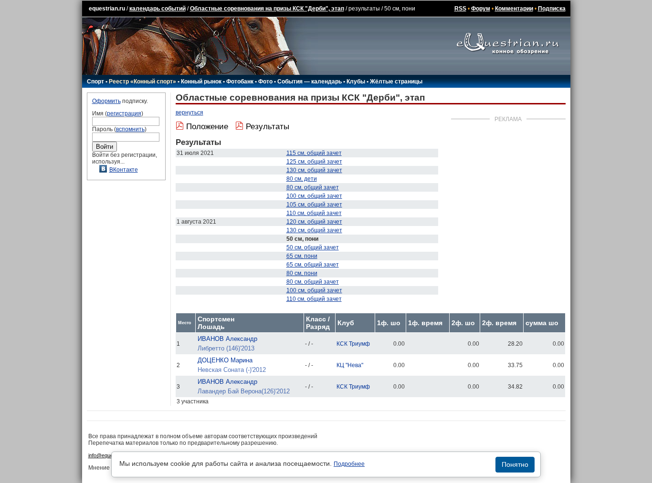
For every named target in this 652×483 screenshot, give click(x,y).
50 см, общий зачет (312, 247)
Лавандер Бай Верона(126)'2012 (244, 391)
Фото (265, 81)
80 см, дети (301, 178)
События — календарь (309, 81)
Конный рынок (201, 81)
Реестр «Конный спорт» (142, 81)
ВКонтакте (123, 169)
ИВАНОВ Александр (227, 338)
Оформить (106, 101)
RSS (460, 8)
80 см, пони (301, 273)
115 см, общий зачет (314, 153)
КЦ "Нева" (350, 365)
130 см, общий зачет (314, 170)
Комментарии (514, 8)
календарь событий (157, 8)
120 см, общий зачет (314, 221)
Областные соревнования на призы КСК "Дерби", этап (267, 8)
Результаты (267, 126)
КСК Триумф (353, 343)
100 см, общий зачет (314, 196)
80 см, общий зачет (312, 187)
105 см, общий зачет (314, 204)
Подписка (552, 8)
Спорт (95, 81)
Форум (480, 8)
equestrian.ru (107, 8)
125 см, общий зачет (314, 161)
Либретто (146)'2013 (226, 348)
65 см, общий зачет (312, 264)
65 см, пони (301, 256)
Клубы (356, 81)
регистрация (124, 113)
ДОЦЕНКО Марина (225, 360)
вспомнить (130, 129)
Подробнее (349, 464)
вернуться (189, 112)
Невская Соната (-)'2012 (232, 369)
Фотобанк (239, 81)
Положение (207, 126)
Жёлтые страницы (396, 81)
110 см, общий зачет (314, 213)
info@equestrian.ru (110, 455)
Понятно (515, 464)
